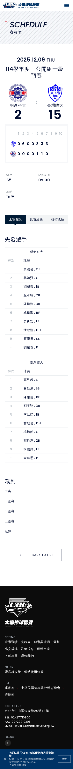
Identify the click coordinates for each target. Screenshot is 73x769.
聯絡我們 (27, 656)
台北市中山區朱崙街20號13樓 (27, 711)
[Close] (4, 759)
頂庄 (10, 196)
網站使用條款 (34, 672)
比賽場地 (11, 649)
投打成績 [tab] (57, 219)
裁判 (56, 642)
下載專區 (11, 656)
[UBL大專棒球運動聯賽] (21, 5)
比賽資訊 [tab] (15, 219)
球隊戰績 (11, 642)
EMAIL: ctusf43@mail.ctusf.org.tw (29, 726)
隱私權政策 (13, 672)
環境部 (9, 695)
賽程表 (26, 642)
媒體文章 (43, 649)
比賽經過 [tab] (36, 219)
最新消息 (27, 649)
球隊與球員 (42, 642)
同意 (64, 759)
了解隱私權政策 (18, 765)
